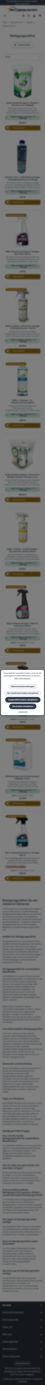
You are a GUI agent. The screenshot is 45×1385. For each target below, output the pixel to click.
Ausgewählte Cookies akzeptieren (22, 700)
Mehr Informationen (22, 678)
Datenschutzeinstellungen (22, 686)
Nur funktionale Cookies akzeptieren (22, 693)
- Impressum (23, 712)
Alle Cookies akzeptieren (22, 706)
